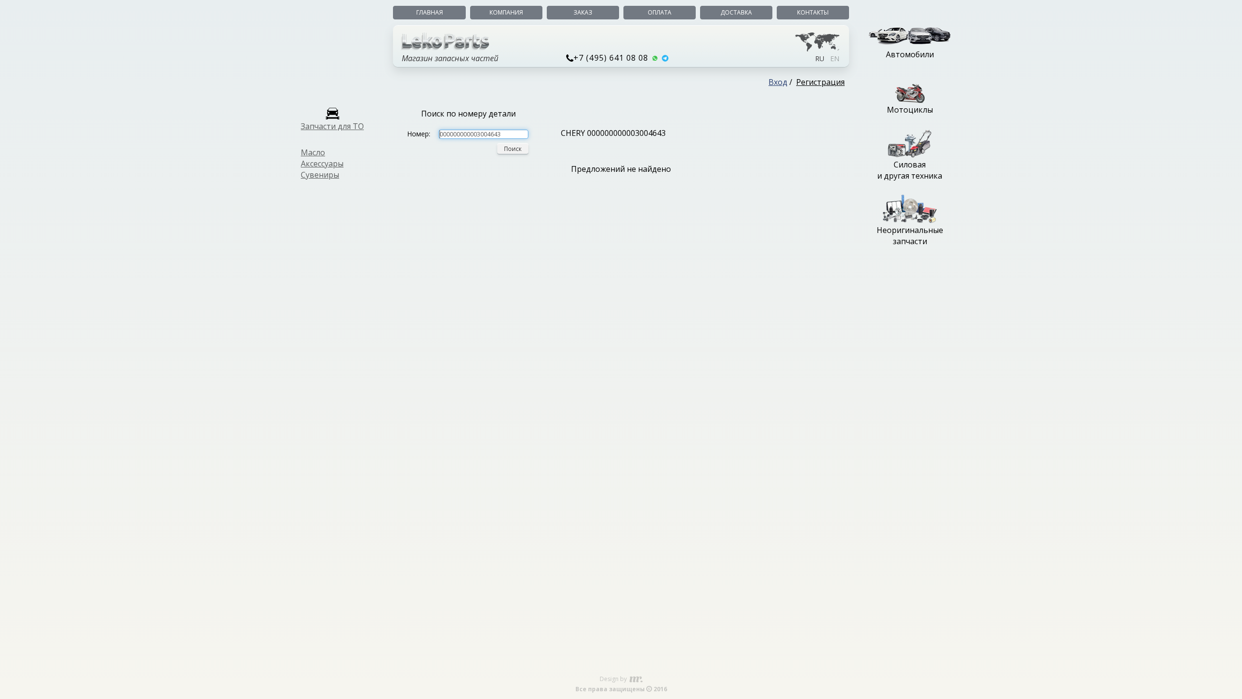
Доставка (736, 12)
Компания (506, 12)
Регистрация (820, 82)
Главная (429, 12)
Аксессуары (322, 163)
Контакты (813, 12)
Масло (313, 152)
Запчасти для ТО (332, 126)
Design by (614, 679)
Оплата (659, 12)
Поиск (513, 149)
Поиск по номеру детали (468, 113)
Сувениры (320, 174)
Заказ (582, 12)
